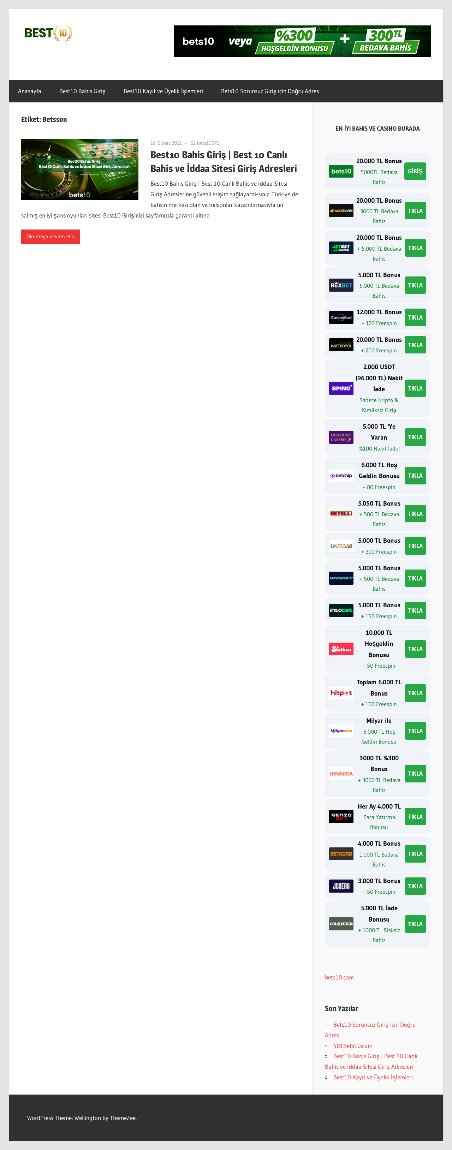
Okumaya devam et (48, 236)
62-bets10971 (204, 143)
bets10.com (339, 977)
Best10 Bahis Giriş (82, 91)
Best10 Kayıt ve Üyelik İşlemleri (163, 91)
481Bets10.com (353, 1045)
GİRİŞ (415, 171)
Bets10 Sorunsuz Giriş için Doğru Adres (270, 91)
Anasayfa (29, 91)
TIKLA (415, 210)
